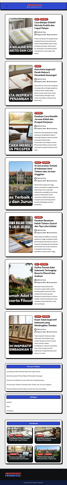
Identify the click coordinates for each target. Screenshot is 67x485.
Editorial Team (41, 32)
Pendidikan (44, 19)
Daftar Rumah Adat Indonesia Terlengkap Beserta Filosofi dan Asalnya (45, 271)
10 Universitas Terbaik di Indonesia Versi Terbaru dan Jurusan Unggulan (45, 170)
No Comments (53, 34)
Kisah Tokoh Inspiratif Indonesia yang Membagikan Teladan (45, 322)
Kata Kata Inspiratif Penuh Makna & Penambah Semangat (45, 72)
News (36, 19)
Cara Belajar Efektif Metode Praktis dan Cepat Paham (44, 25)
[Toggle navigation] (6, 6)
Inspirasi (37, 66)
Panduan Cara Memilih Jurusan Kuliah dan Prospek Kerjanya (45, 119)
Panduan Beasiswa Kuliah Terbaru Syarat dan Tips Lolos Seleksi (45, 223)
